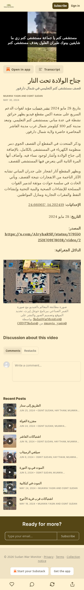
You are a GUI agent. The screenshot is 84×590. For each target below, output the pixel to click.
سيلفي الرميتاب (30, 452)
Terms (60, 557)
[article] (42, 410)
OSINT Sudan (35, 95)
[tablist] (21, 351)
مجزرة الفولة (28, 421)
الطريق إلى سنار (30, 405)
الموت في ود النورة (32, 468)
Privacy (48, 557)
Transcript (52, 69)
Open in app (20, 69)
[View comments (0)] (32, 584)
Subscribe (60, 6)
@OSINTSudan (27, 323)
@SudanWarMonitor (47, 319)
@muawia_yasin (55, 323)
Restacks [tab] (30, 351)
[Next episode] (13, 57)
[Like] (11, 584)
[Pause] (4, 57)
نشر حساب (41, 108)
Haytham (60, 410)
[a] (10, 410)
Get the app (62, 571)
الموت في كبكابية (31, 483)
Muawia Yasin (12, 95)
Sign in (75, 6)
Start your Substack (31, 571)
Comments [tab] (13, 351)
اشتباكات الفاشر (30, 436)
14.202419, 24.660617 (46, 204)
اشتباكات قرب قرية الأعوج (36, 499)
